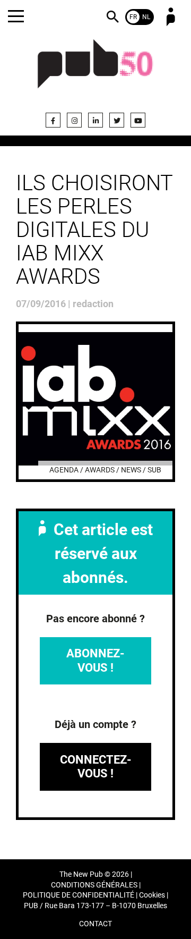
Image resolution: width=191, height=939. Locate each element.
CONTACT (95, 924)
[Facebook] (53, 120)
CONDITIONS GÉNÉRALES (94, 885)
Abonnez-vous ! (95, 660)
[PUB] (95, 70)
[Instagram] (74, 120)
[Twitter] (116, 120)
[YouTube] (138, 120)
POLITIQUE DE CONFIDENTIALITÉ (78, 895)
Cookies (152, 895)
